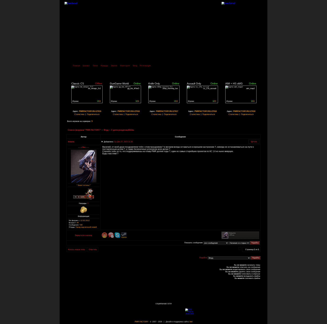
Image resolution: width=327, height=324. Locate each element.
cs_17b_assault (209, 88)
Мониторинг (125, 66)
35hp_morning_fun (170, 88)
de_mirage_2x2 (94, 88)
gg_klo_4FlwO (133, 88)
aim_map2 (250, 88)
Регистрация (145, 66)
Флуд (106, 130)
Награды (104, 66)
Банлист (86, 66)
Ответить (93, 249)
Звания (114, 66)
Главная (76, 66)
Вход (135, 66)
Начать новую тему (76, 249)
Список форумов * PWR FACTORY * (84, 130)
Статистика (79, 114)
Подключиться (93, 114)
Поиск (95, 66)
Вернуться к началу (83, 235)
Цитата (254, 141)
